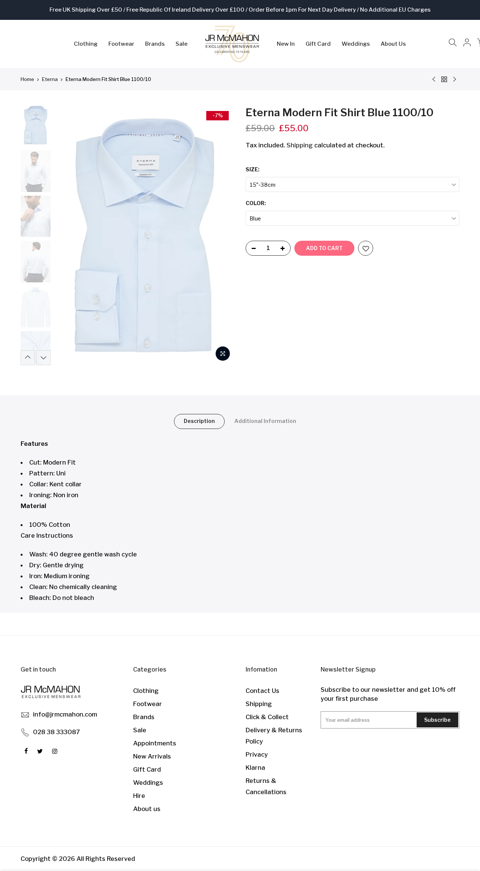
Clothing (86, 43)
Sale (182, 43)
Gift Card (318, 43)
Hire (139, 795)
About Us (393, 43)
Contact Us (262, 690)
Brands (155, 43)
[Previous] (67, 235)
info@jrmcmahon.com (65, 714)
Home (27, 79)
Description (199, 421)
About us (146, 809)
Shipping (299, 145)
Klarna (255, 767)
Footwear (121, 43)
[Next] (221, 235)
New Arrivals (152, 756)
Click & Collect (267, 717)
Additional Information (265, 421)
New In (286, 43)
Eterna (50, 79)
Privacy (257, 754)
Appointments (154, 743)
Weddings (356, 43)
